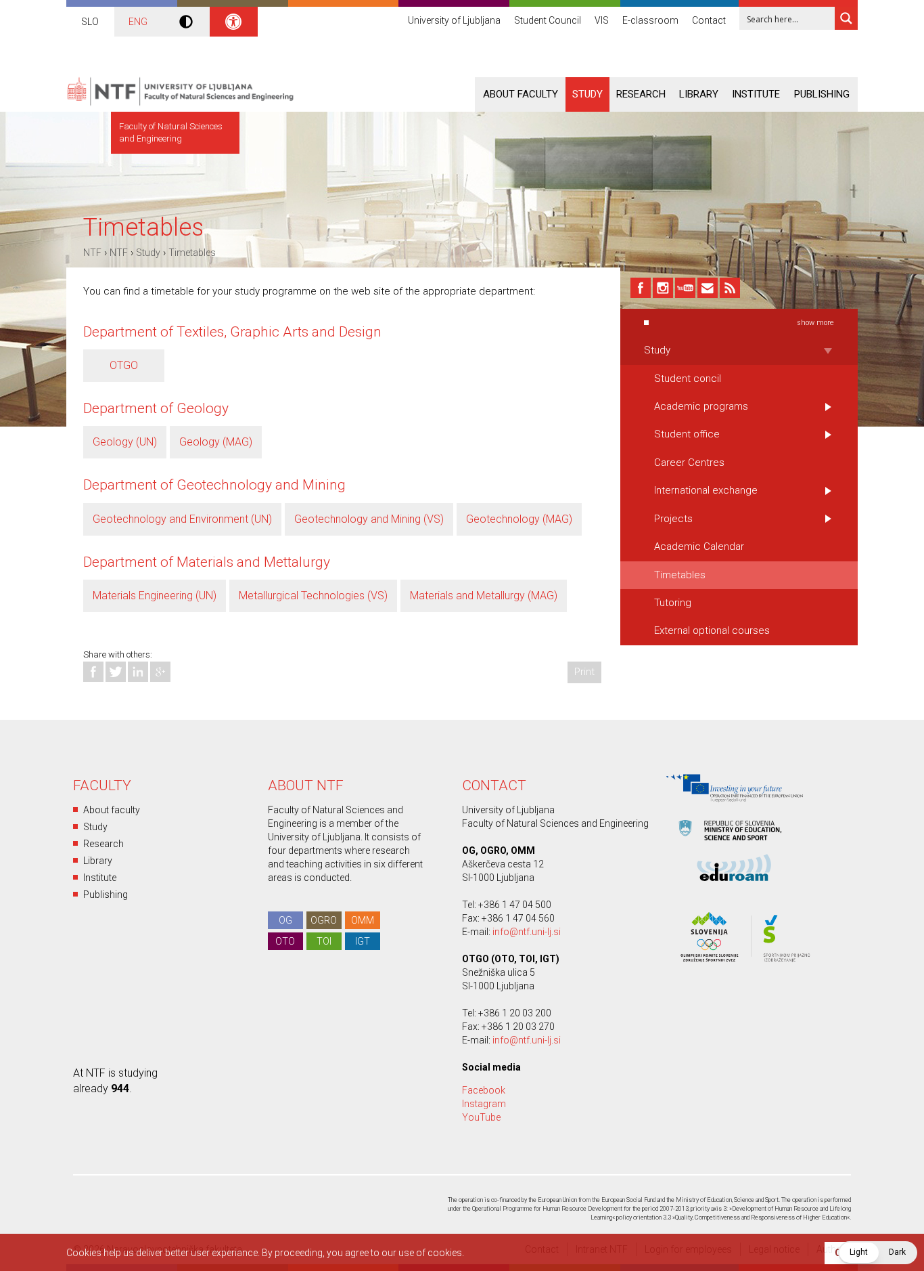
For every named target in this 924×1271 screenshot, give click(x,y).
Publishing (822, 94)
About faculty (520, 94)
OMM (362, 920)
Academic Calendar (699, 546)
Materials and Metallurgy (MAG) (483, 595)
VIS (602, 20)
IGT (362, 941)
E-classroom (650, 20)
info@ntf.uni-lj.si (526, 931)
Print (584, 672)
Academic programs (701, 406)
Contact (709, 20)
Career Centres (689, 462)
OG (285, 920)
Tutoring (672, 603)
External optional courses (712, 630)
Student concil (687, 378)
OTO (285, 941)
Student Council (547, 20)
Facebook (483, 1090)
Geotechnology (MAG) (519, 519)
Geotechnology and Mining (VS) (369, 519)
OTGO (124, 365)
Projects (673, 519)
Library (698, 94)
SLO (90, 21)
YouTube (481, 1117)
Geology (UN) (125, 441)
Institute (756, 94)
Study (587, 94)
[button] (877, 1252)
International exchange (706, 490)
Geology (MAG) (215, 441)
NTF (92, 252)
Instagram (484, 1103)
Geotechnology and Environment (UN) (182, 519)
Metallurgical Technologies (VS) (313, 595)
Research (641, 94)
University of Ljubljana (454, 20)
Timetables (192, 252)
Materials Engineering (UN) (154, 595)
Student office (687, 434)
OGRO (323, 920)
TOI (324, 941)
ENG (138, 21)
